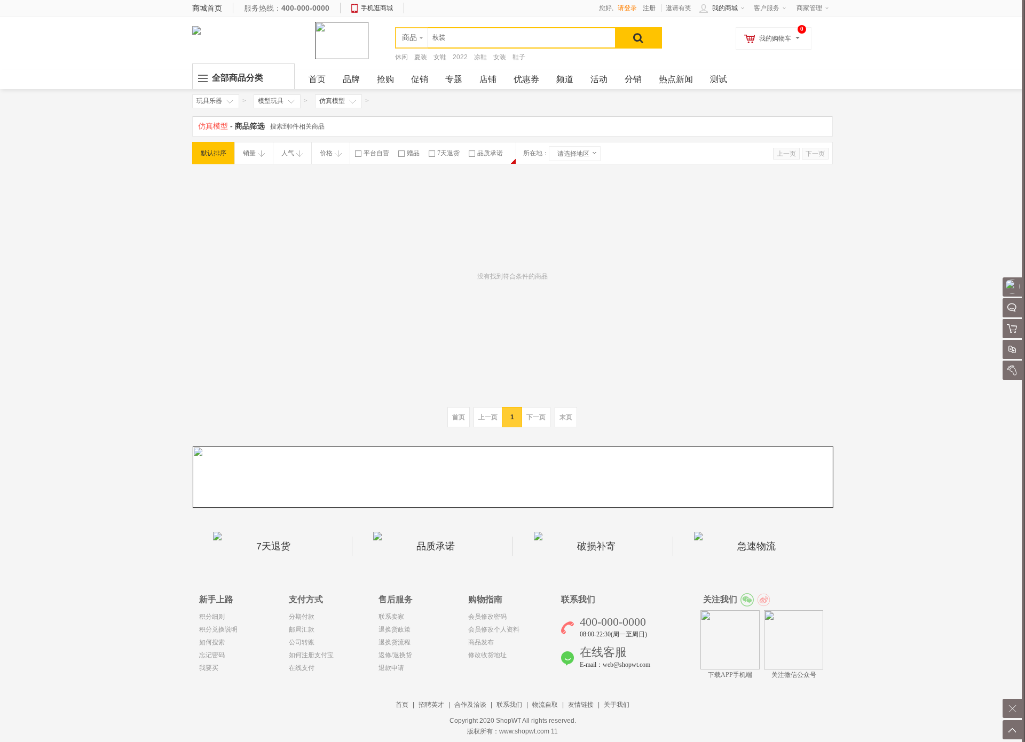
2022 (460, 57)
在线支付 (301, 668)
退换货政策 (395, 629)
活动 (599, 79)
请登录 (627, 8)
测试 (718, 79)
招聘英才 (431, 704)
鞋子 (518, 57)
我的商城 (725, 8)
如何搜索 (212, 642)
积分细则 (212, 616)
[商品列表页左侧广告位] (513, 477)
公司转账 (301, 642)
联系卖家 (391, 616)
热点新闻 (676, 79)
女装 (499, 57)
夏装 (420, 57)
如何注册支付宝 (311, 655)
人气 (287, 153)
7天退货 (448, 153)
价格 (326, 153)
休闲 (401, 57)
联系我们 (509, 704)
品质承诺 (490, 153)
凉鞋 (480, 57)
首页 (402, 704)
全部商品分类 (237, 77)
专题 (453, 79)
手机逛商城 (377, 8)
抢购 (385, 79)
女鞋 (439, 57)
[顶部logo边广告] (341, 40)
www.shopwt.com (524, 731)
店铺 (487, 79)
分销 (633, 79)
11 (554, 731)
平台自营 (376, 153)
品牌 (351, 79)
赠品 (413, 153)
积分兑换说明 (218, 629)
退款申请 (391, 668)
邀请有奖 (678, 8)
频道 (564, 79)
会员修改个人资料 (493, 629)
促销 (419, 79)
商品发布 (481, 642)
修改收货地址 (487, 655)
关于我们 (616, 704)
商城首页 (207, 8)
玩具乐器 (209, 101)
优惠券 (526, 79)
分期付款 (301, 616)
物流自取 (545, 704)
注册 (649, 8)
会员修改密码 (487, 616)
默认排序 (213, 153)
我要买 (208, 668)
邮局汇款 (301, 629)
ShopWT (508, 720)
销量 (249, 153)
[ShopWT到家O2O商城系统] (196, 30)
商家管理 (809, 8)
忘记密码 (212, 655)
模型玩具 (270, 101)
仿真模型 (332, 101)
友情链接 (581, 704)
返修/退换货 (395, 655)
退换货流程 (395, 642)
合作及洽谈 (470, 704)
